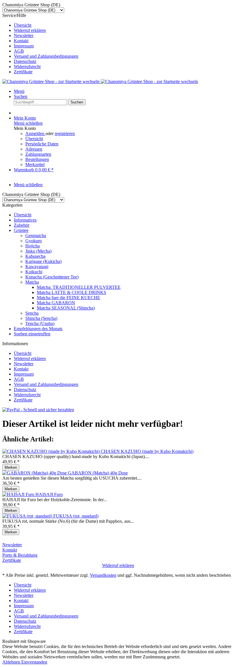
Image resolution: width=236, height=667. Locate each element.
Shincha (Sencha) (41, 318)
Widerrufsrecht (27, 66)
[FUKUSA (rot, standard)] (27, 516)
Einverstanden (34, 662)
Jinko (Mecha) (38, 251)
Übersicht (22, 25)
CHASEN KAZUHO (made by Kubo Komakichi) (147, 451)
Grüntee (21, 230)
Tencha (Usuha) (39, 323)
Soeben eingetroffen (32, 333)
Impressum (24, 45)
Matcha (32, 282)
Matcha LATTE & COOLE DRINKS (71, 292)
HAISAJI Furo (49, 494)
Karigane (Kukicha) (43, 261)
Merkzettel (35, 164)
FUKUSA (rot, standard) (75, 516)
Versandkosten (103, 575)
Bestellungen (37, 159)
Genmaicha (35, 235)
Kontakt (21, 40)
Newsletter (23, 35)
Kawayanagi (36, 266)
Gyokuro (33, 240)
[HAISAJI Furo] (18, 494)
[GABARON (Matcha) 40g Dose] (35, 472)
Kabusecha (35, 256)
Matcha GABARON (56, 302)
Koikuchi (33, 271)
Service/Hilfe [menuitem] (40, 43)
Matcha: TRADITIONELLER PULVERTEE (79, 287)
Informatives (25, 220)
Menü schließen (28, 123)
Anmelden (35, 133)
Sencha (32, 313)
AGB (19, 51)
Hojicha (32, 245)
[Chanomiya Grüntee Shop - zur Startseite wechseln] (100, 81)
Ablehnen (11, 662)
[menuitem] (124, 25)
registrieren (65, 133)
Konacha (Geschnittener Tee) (52, 276)
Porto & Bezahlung (19, 555)
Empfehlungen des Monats (38, 328)
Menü (19, 91)
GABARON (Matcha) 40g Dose (98, 472)
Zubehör (21, 225)
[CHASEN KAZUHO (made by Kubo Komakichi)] (51, 451)
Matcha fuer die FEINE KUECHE (68, 297)
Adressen (33, 149)
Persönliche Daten (41, 143)
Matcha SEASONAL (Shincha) (66, 307)
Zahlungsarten (38, 154)
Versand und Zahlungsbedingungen (46, 56)
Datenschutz (25, 61)
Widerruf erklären (30, 30)
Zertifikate (23, 71)
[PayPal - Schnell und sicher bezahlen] (38, 409)
